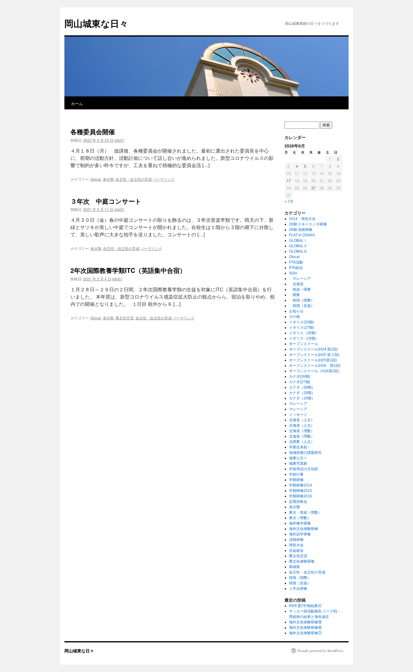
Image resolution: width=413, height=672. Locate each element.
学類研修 (296, 480)
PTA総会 (296, 268)
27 (313, 187)
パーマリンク (163, 179)
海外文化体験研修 (303, 529)
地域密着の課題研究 (305, 453)
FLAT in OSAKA (302, 235)
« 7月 (289, 201)
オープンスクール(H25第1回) (313, 360)
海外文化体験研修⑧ (305, 627)
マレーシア (300, 278)
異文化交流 (124, 317)
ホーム (77, 103)
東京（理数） (300, 518)
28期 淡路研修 (300, 230)
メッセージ (298, 414)
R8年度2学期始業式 (305, 606)
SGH (293, 273)
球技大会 (296, 545)
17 (289, 180)
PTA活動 (296, 262)
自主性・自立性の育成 (133, 179)
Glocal (95, 179)
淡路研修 (296, 540)
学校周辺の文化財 (303, 469)
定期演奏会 (298, 501)
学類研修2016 (300, 496)
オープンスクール (303, 344)
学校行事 (296, 474)
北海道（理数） (301, 431)
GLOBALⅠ (298, 240)
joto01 (119, 140)
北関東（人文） (301, 442)
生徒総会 (296, 550)
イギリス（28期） (304, 333)
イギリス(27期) (301, 327)
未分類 (108, 179)
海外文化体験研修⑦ (305, 633)
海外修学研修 (300, 523)
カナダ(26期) (299, 376)
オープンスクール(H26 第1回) (314, 365)
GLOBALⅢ (298, 251)
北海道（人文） (301, 420)
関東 (294, 295)
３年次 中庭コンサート (105, 200)
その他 (294, 317)
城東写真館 (298, 463)
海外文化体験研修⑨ (305, 622)
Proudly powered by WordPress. (320, 650)
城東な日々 (298, 458)
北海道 (296, 284)
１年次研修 (298, 588)
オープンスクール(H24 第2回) (313, 349)
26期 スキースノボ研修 (308, 224)
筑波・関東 (300, 289)
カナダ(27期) (299, 382)
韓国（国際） (301, 300)
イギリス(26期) (301, 322)
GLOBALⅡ (298, 246)
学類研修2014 (300, 485)
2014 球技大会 (302, 219)
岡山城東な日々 (96, 23)
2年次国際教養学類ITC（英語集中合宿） (128, 270)
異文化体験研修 (301, 561)
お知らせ (296, 311)
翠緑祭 (294, 567)
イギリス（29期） (304, 338)
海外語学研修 (300, 534)
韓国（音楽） (301, 306)
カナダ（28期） (302, 387)
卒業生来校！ (300, 447)
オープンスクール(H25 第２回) (314, 355)
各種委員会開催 (92, 131)
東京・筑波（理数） (305, 512)
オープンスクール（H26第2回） (315, 371)
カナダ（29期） (302, 398)
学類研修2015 (300, 491)
